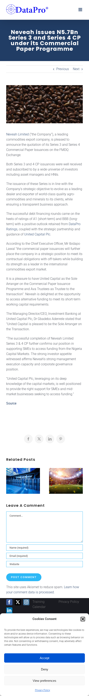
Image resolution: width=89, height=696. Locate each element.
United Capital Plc (37, 234)
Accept (44, 658)
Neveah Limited (17, 134)
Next (76, 69)
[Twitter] (18, 602)
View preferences (44, 680)
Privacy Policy (42, 690)
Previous (62, 69)
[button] (83, 619)
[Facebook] (9, 602)
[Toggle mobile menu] (80, 9)
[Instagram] (26, 602)
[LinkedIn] (9, 610)
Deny (44, 669)
